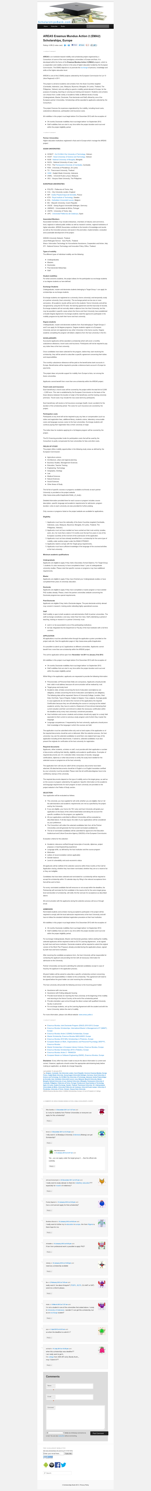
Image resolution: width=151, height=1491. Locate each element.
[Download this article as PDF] (93, 45)
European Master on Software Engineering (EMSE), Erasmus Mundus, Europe (75, 1055)
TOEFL (73, 1285)
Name (51, 1386)
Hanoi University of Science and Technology (69, 157)
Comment (51, 1407)
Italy (52, 1079)
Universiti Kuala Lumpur (89, 1087)
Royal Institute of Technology (62, 197)
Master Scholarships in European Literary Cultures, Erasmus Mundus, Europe (75, 1047)
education (86, 1183)
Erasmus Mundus (96, 1073)
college (51, 1357)
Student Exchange (59, 1085)
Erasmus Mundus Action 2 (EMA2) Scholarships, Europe (68, 1033)
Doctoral (87, 1073)
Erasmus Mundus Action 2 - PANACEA (61, 1052)
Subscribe (54, 26)
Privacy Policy (84, 1485)
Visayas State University (77, 1089)
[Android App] (46, 1467)
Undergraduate (100, 1085)
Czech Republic (79, 1073)
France (45, 1075)
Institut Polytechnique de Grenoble (64, 194)
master (58, 1185)
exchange (84, 67)
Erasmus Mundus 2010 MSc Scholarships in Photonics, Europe (70, 1039)
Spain (45, 1085)
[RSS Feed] (48, 1458)
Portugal (73, 1083)
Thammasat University (85, 1085)
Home (46, 26)
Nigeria (90, 1224)
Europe (104, 1073)
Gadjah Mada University (55, 1075)
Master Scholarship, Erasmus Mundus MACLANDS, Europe (69, 1036)
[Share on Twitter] (82, 45)
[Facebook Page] (57, 1467)
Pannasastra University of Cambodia (68, 165)
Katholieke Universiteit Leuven (63, 200)
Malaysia (81, 1079)
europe (77, 1224)
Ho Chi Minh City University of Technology (70, 154)
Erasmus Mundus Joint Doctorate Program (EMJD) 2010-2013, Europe (73, 1025)
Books (63, 26)
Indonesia (89, 1077)
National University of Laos (57, 1081)
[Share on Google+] (87, 45)
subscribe (61, 1436)
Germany (90, 1075)
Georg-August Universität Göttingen (75, 1075)
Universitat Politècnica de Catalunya (65, 213)
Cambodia (55, 1073)
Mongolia (46, 1081)
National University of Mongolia (64, 159)
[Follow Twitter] (63, 1467)
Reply (49, 1121)
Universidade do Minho (50, 1087)
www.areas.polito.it (85, 1014)
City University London (66, 1073)
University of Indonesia (56, 1310)
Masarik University (91, 1079)
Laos (76, 1079)
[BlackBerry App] (51, 1467)
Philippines (53, 1083)
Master (99, 1079)
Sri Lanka (50, 1085)
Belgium (48, 1073)
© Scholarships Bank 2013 (70, 1485)
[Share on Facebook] (74, 45)
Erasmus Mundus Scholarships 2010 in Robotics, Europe (68, 1050)
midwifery (78, 1183)
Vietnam (66, 1089)
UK (94, 1085)
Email (51, 1397)
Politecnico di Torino (64, 1083)
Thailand (74, 1085)
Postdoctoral (81, 1083)
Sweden (68, 1085)
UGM (49, 173)
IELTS (79, 1285)
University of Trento (57, 1089)
